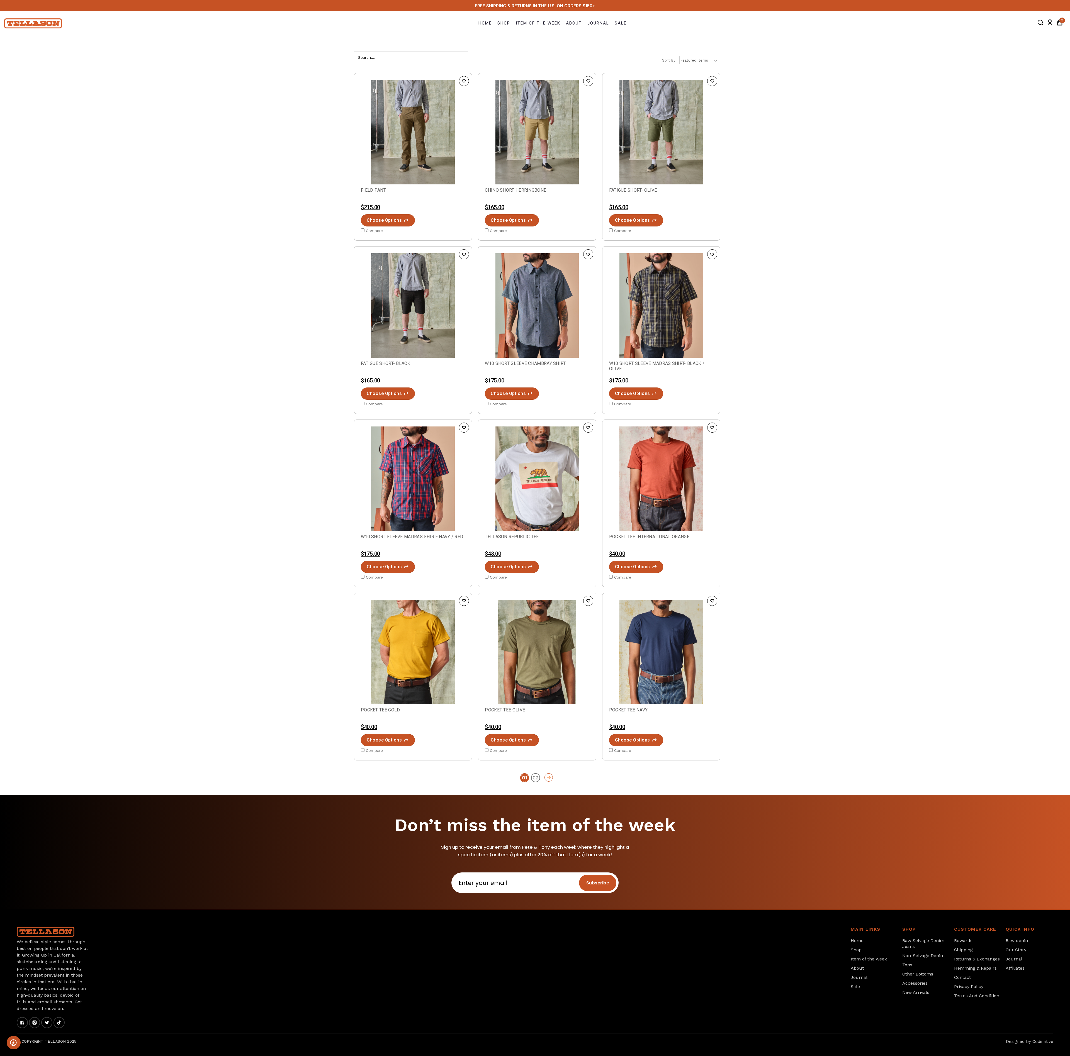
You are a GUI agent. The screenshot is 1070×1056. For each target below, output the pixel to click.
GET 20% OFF (499, 555)
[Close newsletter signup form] (459, 486)
